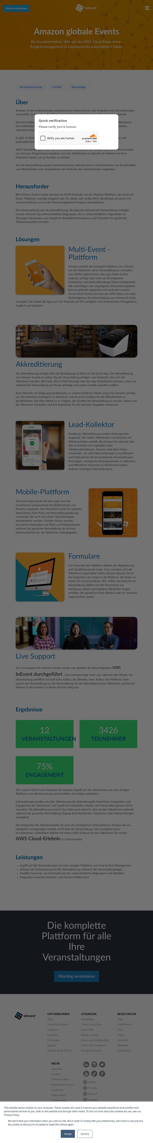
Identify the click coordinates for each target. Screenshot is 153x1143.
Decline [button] (85, 1133)
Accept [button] (68, 1133)
